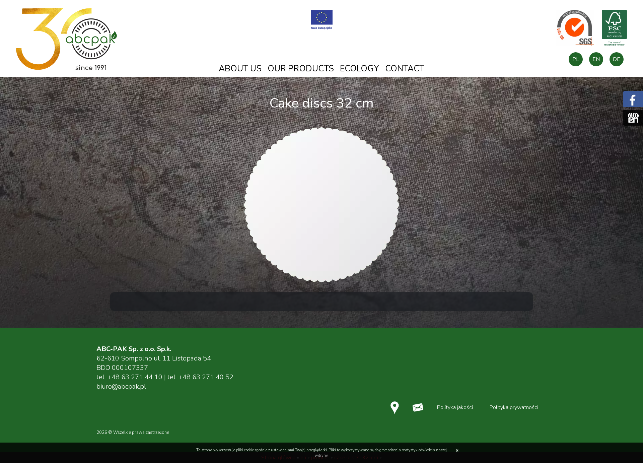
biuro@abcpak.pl (121, 386)
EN (596, 59)
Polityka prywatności (514, 407)
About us (240, 68)
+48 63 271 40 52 (205, 377)
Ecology (359, 68)
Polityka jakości (455, 407)
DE (616, 59)
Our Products (301, 68)
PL (575, 59)
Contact (404, 68)
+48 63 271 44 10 (134, 377)
